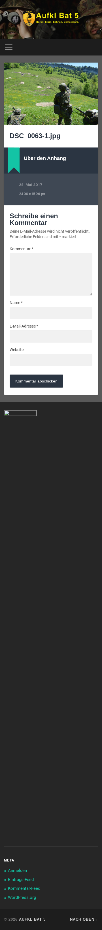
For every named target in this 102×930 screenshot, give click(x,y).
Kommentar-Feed (24, 888)
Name (16, 303)
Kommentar (21, 249)
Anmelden (17, 870)
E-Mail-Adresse (24, 326)
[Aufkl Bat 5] (51, 19)
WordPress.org (22, 897)
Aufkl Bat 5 (32, 919)
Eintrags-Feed (21, 879)
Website (17, 350)
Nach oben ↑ (84, 919)
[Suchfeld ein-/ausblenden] (93, 47)
